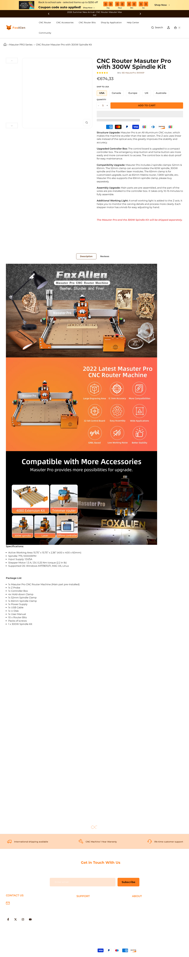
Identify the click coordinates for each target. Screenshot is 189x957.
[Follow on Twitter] (15, 919)
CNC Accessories (65, 22)
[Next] (12, 125)
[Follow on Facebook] (8, 919)
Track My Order (85, 921)
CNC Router (45, 22)
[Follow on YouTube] (30, 919)
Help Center (133, 22)
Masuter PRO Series (20, 44)
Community (45, 33)
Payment (81, 907)
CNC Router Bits (87, 22)
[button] (102, 73)
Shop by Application (111, 22)
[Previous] (12, 60)
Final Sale (137, 926)
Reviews (104, 256)
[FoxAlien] (94, 13)
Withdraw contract (87, 931)
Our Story (137, 902)
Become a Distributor (144, 917)
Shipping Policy (85, 902)
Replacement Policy (88, 917)
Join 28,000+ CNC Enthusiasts (94, 926)
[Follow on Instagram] (23, 919)
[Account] (168, 27)
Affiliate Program (142, 921)
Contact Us (138, 912)
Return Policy (84, 912)
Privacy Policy (140, 907)
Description (86, 256)
